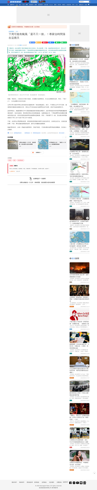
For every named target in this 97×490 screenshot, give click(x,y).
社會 (23, 4)
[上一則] (63, 137)
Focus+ (51, 4)
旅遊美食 (69, 4)
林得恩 (9, 160)
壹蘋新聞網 (11, 31)
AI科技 (59, 4)
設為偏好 (32, 42)
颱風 (14, 160)
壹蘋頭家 (87, 4)
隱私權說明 (29, 482)
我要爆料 (44, 42)
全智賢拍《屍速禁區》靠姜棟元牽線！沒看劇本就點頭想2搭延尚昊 (79, 299)
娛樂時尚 (12, 4)
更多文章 (18, 171)
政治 (20, 4)
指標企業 (81, 4)
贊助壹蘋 (38, 42)
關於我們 (14, 482)
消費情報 (59, 482)
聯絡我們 (21, 482)
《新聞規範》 (27, 133)
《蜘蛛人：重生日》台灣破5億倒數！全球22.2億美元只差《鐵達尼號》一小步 (79, 417)
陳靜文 (20, 45)
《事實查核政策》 (37, 133)
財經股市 (31, 4)
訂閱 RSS (13, 171)
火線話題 (46, 4)
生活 (17, 4)
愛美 (55, 4)
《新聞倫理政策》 (18, 133)
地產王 (64, 4)
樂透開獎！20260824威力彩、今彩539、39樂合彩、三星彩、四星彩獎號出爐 (79, 346)
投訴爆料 (51, 482)
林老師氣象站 (20, 160)
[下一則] (66, 137)
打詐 (77, 4)
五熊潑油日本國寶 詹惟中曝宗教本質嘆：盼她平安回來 (27, 27)
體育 (36, 4)
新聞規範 (36, 482)
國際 (27, 4)
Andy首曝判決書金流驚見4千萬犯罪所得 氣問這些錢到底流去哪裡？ (79, 370)
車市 (73, 4)
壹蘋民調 (40, 4)
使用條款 (44, 482)
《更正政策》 (61, 133)
